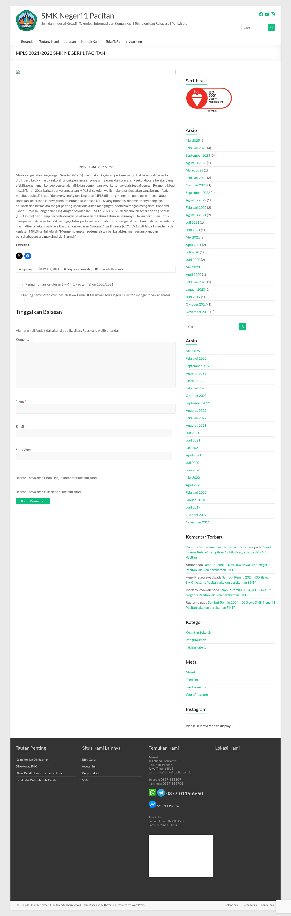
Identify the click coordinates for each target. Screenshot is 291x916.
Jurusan (70, 41)
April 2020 (193, 274)
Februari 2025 (196, 148)
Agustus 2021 (196, 215)
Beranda (27, 41)
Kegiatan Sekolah (78, 269)
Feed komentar (197, 687)
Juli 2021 (192, 222)
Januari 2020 (195, 289)
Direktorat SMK (26, 766)
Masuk (191, 672)
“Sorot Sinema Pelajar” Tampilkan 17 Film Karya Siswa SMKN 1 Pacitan (228, 552)
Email (21, 426)
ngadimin (28, 269)
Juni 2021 (193, 230)
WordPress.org (197, 694)
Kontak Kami (90, 41)
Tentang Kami (49, 41)
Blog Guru (89, 759)
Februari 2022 (196, 207)
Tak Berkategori (197, 647)
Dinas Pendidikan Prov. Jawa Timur (39, 773)
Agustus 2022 (196, 200)
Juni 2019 (193, 297)
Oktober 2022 (196, 185)
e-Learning (133, 41)
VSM (85, 780)
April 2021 (193, 245)
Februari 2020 (196, 282)
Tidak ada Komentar (111, 269)
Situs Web (23, 449)
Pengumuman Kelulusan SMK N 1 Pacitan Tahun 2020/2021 (67, 284)
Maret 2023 (194, 170)
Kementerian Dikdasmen (32, 759)
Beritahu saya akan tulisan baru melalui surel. (48, 492)
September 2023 (198, 155)
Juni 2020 (193, 259)
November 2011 (198, 312)
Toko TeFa (113, 41)
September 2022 (198, 192)
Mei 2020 (193, 267)
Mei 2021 (193, 237)
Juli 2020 (192, 252)
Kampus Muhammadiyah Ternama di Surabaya (220, 547)
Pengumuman (196, 640)
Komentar (24, 339)
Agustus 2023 (196, 163)
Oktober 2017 (196, 304)
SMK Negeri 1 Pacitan (77, 15)
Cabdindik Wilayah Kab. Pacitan (37, 780)
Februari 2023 (196, 178)
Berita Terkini (250, 904)
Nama (21, 401)
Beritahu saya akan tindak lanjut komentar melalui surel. (56, 478)
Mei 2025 (193, 140)
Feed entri (193, 679)
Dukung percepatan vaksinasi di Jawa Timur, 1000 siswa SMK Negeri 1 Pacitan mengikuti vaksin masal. (93, 297)
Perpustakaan (91, 773)
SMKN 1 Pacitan (168, 806)
